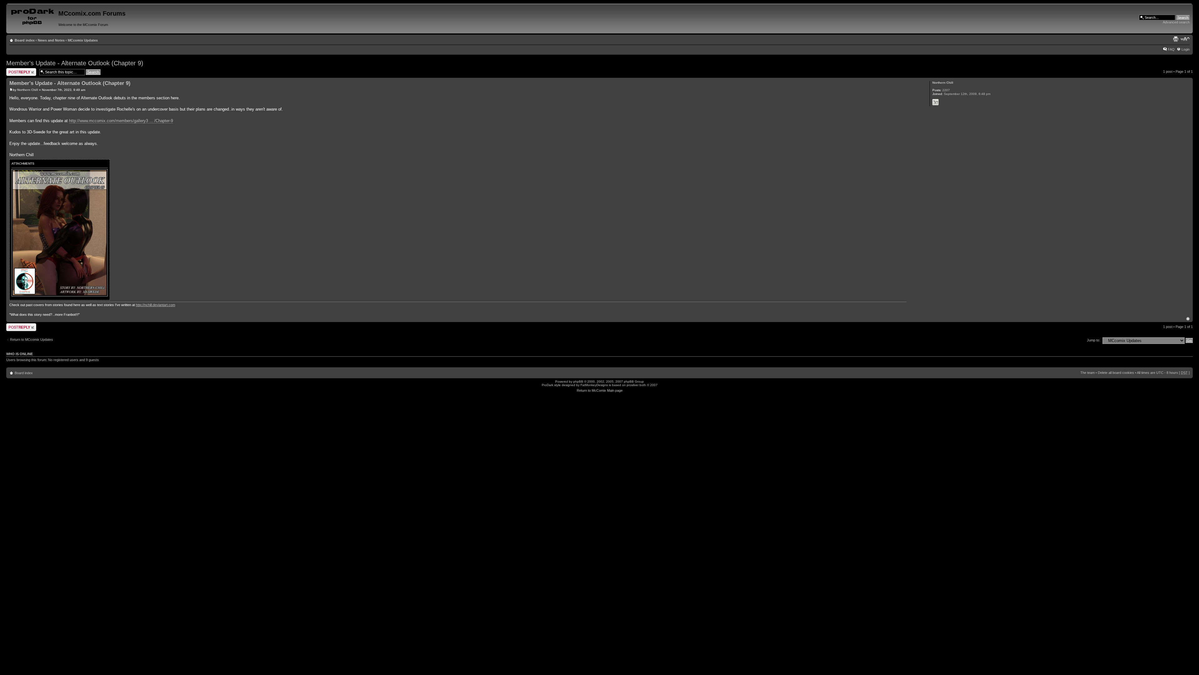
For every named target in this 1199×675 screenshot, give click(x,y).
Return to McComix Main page (600, 390)
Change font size (1185, 39)
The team (1087, 373)
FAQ (1171, 49)
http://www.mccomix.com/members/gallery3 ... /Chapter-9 (121, 120)
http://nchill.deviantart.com (155, 305)
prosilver (633, 385)
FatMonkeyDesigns (594, 385)
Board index (25, 40)
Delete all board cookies (1116, 373)
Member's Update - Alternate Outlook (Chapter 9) (74, 63)
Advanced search (1176, 22)
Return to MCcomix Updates (31, 339)
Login (1186, 49)
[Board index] (33, 15)
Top (1188, 318)
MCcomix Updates (83, 40)
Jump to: (1093, 340)
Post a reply (15, 70)
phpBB (578, 381)
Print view (1175, 39)
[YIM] (935, 102)
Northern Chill (27, 90)
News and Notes (51, 40)
